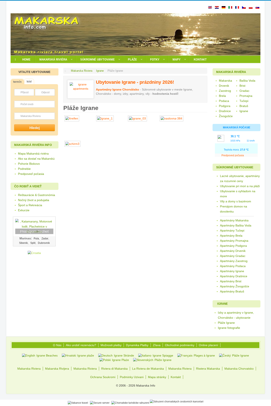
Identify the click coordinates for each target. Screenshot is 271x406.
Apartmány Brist (230, 281)
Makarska (225, 80)
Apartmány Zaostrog (233, 261)
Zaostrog (225, 90)
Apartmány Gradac (232, 256)
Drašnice (225, 111)
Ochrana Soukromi (102, 377)
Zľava (156, 345)
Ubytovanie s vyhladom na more (237, 193)
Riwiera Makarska (208, 368)
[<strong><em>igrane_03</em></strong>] (138, 118)
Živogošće (226, 116)
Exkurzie (23, 210)
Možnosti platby (111, 345)
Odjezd (45, 92)
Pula (36, 238)
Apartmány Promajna (234, 240)
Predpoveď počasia (31, 174)
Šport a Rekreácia (30, 205)
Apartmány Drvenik (233, 250)
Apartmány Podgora (233, 245)
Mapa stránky (157, 377)
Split (32, 242)
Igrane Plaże (120, 360)
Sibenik (23, 242)
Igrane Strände (123, 355)
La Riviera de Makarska (148, 368)
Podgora (224, 106)
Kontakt (176, 377)
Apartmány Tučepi (232, 230)
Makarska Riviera (31, 116)
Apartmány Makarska (234, 220)
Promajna (245, 95)
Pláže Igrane (240, 355)
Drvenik (224, 85)
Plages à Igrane (204, 355)
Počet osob (27, 104)
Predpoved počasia (233, 155)
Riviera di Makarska (114, 368)
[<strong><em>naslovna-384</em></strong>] (172, 118)
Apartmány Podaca (233, 266)
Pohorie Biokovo (29, 163)
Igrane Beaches (47, 355)
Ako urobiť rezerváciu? (81, 345)
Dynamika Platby (137, 345)
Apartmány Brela (231, 235)
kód (29, 81)
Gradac (244, 90)
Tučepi (243, 101)
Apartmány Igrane (232, 271)
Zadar (44, 238)
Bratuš (243, 106)
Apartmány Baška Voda (235, 225)
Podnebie (24, 168)
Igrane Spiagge (162, 355)
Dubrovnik (44, 242)
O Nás (57, 345)
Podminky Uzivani (132, 377)
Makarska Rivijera (57, 368)
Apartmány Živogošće (234, 286)
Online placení (208, 345)
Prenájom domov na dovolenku (233, 209)
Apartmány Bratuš (232, 291)
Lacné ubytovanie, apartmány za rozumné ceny (240, 178)
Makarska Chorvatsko (239, 368)
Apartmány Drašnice (233, 276)
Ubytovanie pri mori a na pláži (240, 186)
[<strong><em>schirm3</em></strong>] (73, 144)
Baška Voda (247, 80)
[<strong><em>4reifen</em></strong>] (72, 118)
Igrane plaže (85, 355)
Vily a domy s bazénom (235, 201)
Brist (242, 85)
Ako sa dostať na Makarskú (36, 158)
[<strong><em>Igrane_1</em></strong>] (106, 118)
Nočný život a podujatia (33, 200)
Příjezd (25, 92)
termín (17, 81)
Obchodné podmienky (179, 345)
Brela (222, 95)
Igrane (243, 111)
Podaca (224, 101)
